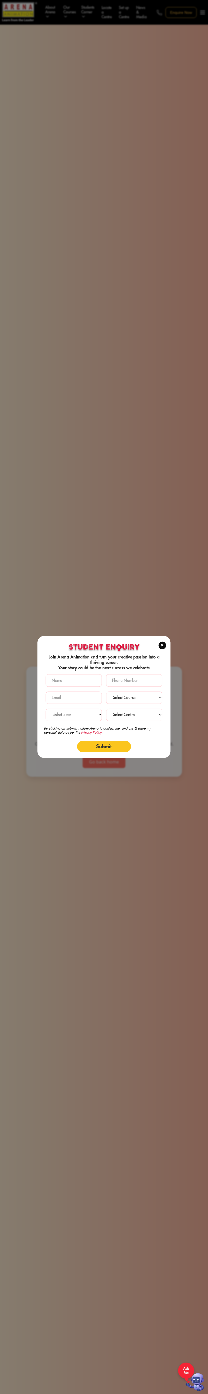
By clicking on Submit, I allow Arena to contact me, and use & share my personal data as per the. (97, 730)
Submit (104, 746)
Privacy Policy (91, 732)
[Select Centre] (134, 715)
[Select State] (74, 715)
